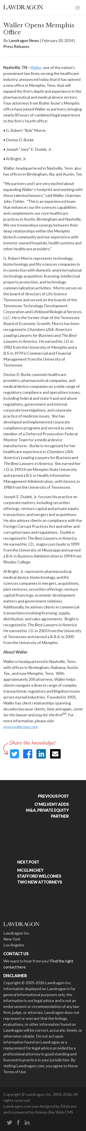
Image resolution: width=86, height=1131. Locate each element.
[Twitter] (9, 1123)
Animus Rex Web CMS (54, 1112)
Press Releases (16, 46)
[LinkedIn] (27, 1123)
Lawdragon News (24, 40)
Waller (35, 67)
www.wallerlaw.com (20, 726)
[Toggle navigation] (78, 7)
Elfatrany (69, 1106)
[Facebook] (18, 1123)
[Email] (55, 754)
